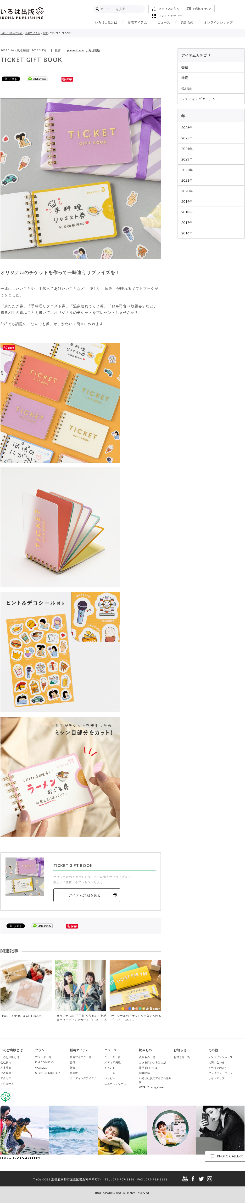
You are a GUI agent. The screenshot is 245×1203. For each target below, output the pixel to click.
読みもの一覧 (147, 1057)
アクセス (5, 1078)
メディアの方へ (169, 9)
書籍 (184, 67)
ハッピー (109, 1078)
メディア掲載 (112, 1062)
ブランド (41, 1050)
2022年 (187, 170)
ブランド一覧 (43, 1057)
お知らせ (180, 1050)
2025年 (187, 138)
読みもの (187, 22)
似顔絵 (186, 88)
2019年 (187, 201)
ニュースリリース (115, 1083)
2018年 (187, 212)
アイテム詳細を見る (85, 895)
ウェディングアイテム (198, 99)
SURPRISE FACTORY (47, 1072)
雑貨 (184, 78)
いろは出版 (93, 50)
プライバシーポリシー (221, 1072)
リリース (109, 1072)
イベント (109, 1067)
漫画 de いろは (148, 1067)
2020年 (187, 191)
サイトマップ (216, 1078)
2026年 (187, 127)
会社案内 (5, 1062)
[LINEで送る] (37, 79)
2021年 (187, 180)
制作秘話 (144, 1072)
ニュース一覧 (112, 1057)
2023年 (187, 159)
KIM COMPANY (44, 1062)
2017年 (187, 222)
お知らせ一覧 (182, 1057)
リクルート (7, 1083)
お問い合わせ (202, 9)
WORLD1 (41, 1067)
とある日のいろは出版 (152, 1062)
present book (75, 50)
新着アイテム (137, 22)
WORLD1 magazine (151, 1087)
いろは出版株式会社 (22, 13)
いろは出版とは (106, 22)
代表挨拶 (5, 1072)
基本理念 (5, 1067)
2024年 (187, 149)
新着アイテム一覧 (80, 1057)
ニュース (163, 22)
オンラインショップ (218, 22)
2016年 (187, 233)
